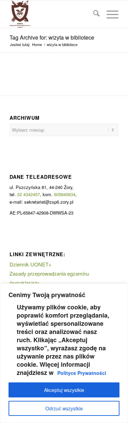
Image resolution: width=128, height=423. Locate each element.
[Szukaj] (93, 14)
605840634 (64, 194)
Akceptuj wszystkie (64, 389)
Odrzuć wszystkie (64, 408)
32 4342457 (28, 194)
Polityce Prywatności (81, 372)
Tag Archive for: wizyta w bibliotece (52, 37)
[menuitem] (93, 14)
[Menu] (109, 14)
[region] (64, 353)
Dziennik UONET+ (31, 264)
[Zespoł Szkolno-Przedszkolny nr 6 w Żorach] (53, 14)
